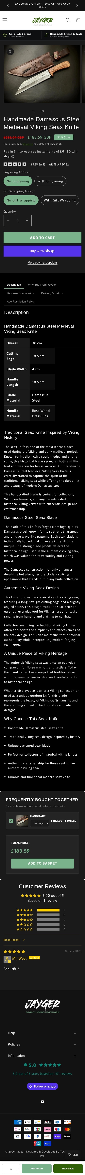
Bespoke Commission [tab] (20, 293)
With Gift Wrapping (60, 200)
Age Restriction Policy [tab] (20, 301)
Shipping (28, 143)
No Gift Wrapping (21, 200)
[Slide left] (33, 111)
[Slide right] (52, 111)
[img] (14, 951)
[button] (68, 20)
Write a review (59, 164)
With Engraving (50, 181)
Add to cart (36, 1168)
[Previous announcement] (8, 5)
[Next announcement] (77, 5)
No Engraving (18, 181)
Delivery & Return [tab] (52, 293)
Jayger (21, 1151)
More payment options (43, 262)
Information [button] (16, 1055)
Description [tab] (14, 284)
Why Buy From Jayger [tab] (42, 284)
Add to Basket (42, 863)
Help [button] (11, 1033)
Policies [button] (14, 1044)
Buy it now (68, 1168)
